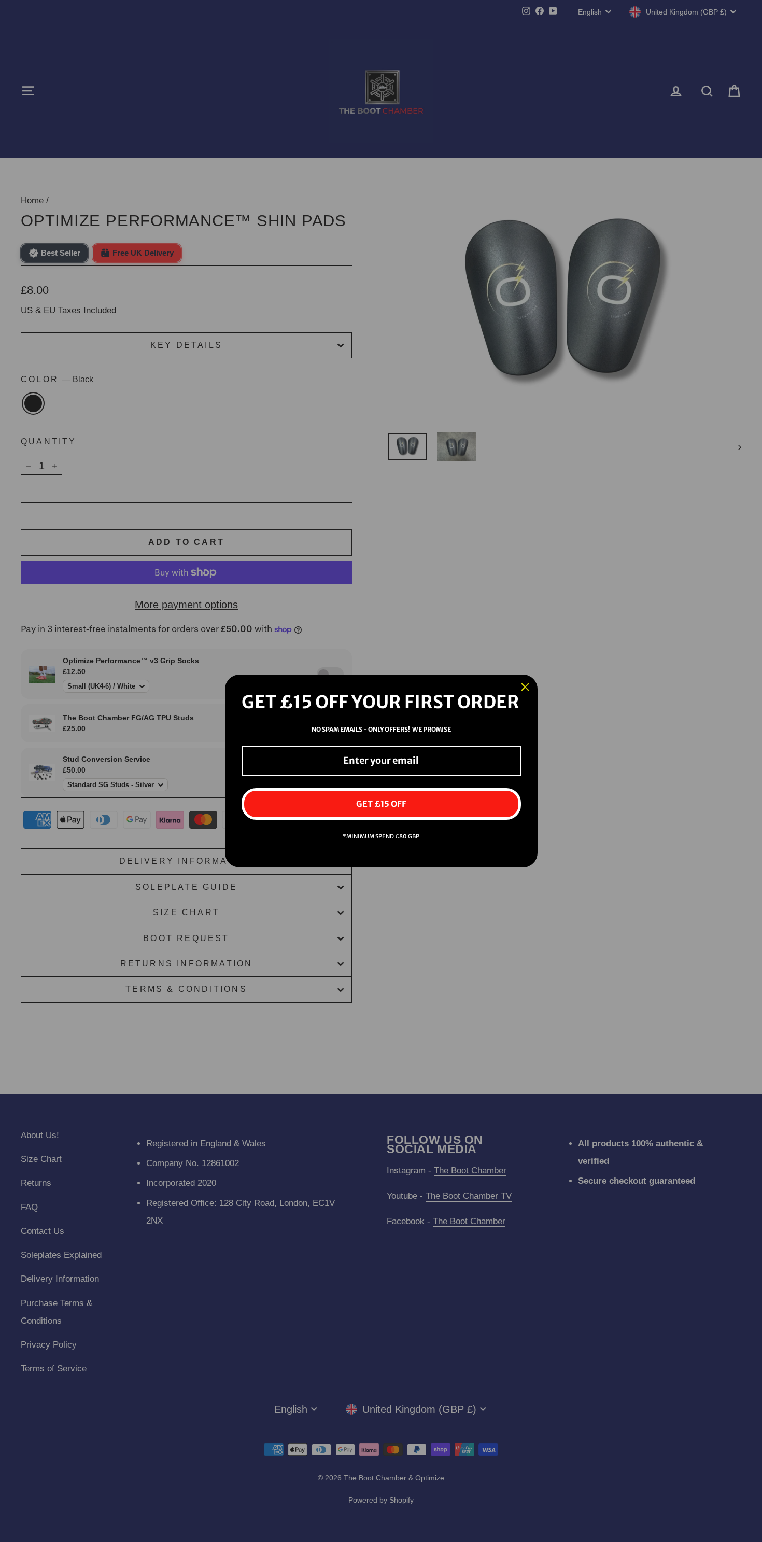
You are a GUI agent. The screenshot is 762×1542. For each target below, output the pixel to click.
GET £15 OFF (381, 803)
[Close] (525, 687)
